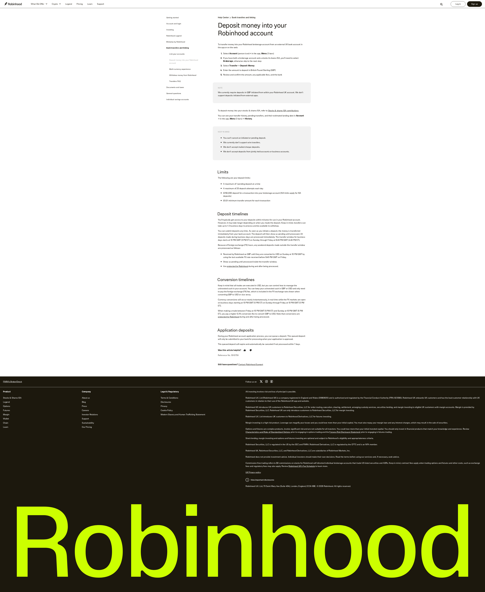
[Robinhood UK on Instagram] (266, 382)
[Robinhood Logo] (13, 4)
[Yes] (244, 350)
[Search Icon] (441, 4)
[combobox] (441, 4)
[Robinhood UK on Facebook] (271, 382)
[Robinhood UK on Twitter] (261, 382)
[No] (250, 350)
